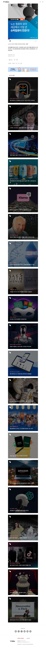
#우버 (14, 453)
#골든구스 (11, 399)
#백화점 (11, 289)
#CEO (18, 125)
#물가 (17, 426)
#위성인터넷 (17, 481)
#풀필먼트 (13, 153)
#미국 (11, 262)
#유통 (13, 289)
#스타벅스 (11, 125)
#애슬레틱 (16, 178)
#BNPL (11, 207)
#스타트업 (17, 98)
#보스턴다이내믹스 (18, 344)
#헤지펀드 (13, 235)
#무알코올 (13, 178)
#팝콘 (15, 590)
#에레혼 (11, 535)
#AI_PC (15, 371)
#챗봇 (15, 207)
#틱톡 (11, 563)
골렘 (21, 63)
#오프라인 (17, 371)
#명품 (15, 289)
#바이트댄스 (13, 563)
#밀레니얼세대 (21, 617)
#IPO (13, 207)
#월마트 (17, 153)
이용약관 (28, 638)
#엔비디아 (17, 617)
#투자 (11, 235)
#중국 (12, 262)
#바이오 (15, 262)
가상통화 (13, 63)
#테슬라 (14, 344)
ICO (16, 63)
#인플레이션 (14, 426)
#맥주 (11, 178)
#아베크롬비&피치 (12, 617)
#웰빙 (13, 535)
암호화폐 (9, 63)
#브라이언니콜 (15, 125)
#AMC (11, 590)
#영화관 (13, 590)
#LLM (15, 317)
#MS (13, 317)
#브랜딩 (16, 399)
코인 (18, 63)
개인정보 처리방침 (20, 638)
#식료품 (17, 453)
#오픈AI (11, 317)
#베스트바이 (11, 371)
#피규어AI (11, 344)
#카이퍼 (13, 481)
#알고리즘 (16, 235)
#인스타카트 (11, 453)
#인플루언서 (16, 535)
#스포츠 (11, 98)
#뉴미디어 (13, 98)
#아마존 (11, 153)
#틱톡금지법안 (18, 563)
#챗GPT (13, 508)
